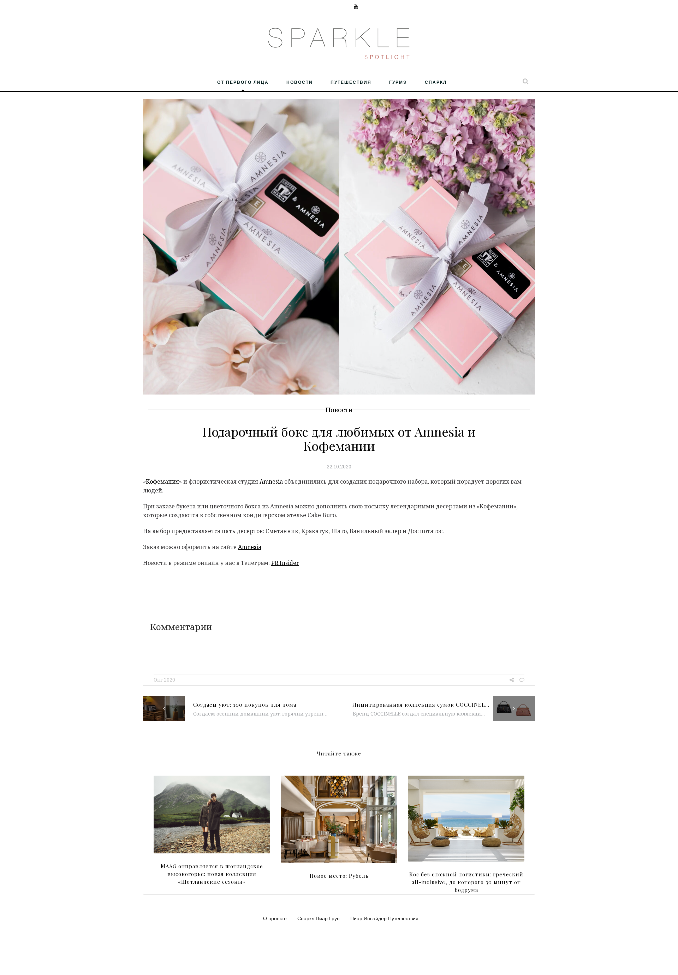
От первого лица (243, 82)
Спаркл (436, 82)
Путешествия (351, 82)
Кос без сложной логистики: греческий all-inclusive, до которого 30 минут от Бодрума (466, 882)
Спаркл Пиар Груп (318, 918)
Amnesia (271, 481)
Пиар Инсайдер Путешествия (384, 918)
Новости (299, 82)
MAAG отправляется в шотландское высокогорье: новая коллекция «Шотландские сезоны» (212, 874)
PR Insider (285, 563)
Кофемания (162, 481)
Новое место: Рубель (339, 875)
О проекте (275, 918)
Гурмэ (398, 82)
